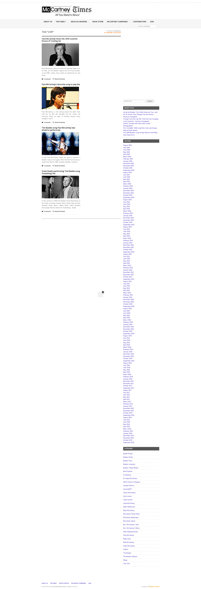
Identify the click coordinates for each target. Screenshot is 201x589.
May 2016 (126, 424)
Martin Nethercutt (129, 507)
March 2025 (127, 184)
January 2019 (127, 352)
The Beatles (127, 553)
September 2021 (128, 279)
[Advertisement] (123, 11)
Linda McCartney (129, 503)
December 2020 (128, 299)
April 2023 (126, 236)
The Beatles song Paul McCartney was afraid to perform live (58, 128)
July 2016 (126, 420)
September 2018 (128, 361)
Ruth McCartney (128, 542)
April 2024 (126, 209)
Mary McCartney (128, 510)
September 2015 (128, 442)
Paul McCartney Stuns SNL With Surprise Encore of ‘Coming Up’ (59, 39)
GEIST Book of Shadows (131, 482)
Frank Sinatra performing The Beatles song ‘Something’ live (61, 172)
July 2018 (126, 365)
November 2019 (128, 329)
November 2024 (128, 193)
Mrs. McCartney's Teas (131, 524)
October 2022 (127, 249)
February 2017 (128, 404)
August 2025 (127, 172)
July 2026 (126, 147)
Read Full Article (60, 79)
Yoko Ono (126, 563)
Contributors (139, 22)
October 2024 (127, 195)
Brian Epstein (127, 471)
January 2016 (127, 433)
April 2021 (126, 290)
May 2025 (126, 179)
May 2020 (126, 315)
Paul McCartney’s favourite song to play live (61, 84)
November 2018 (128, 356)
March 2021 (127, 293)
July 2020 (126, 311)
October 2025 (127, 168)
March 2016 (127, 429)
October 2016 (127, 413)
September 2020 (128, 306)
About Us (48, 22)
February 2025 (128, 186)
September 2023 (128, 225)
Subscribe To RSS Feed (113, 32)
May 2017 (126, 397)
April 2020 (126, 318)
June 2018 (126, 367)
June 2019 (126, 340)
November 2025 (128, 166)
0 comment (47, 79)
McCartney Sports (129, 521)
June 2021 (126, 286)
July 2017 (126, 392)
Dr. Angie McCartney (130, 478)
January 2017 (127, 406)
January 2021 (127, 297)
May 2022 (126, 261)
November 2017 (128, 383)
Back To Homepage (115, 31)
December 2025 (128, 163)
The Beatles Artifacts (130, 556)
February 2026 (128, 159)
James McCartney (129, 492)
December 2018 (128, 354)
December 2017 (128, 381)
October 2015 (127, 440)
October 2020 (127, 304)
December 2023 (128, 218)
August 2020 (127, 308)
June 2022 (126, 259)
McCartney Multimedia (130, 517)
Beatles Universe (79, 22)
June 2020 (126, 313)
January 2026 (127, 161)
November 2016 (128, 411)
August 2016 (127, 417)
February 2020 (128, 322)
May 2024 (126, 206)
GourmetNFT (127, 489)
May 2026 (126, 152)
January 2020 (127, 324)
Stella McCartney (129, 546)
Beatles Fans (127, 461)
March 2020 (127, 320)
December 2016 (128, 408)
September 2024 (128, 197)
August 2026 (127, 145)
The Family (60, 22)
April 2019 (126, 345)
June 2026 (126, 150)
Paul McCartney (128, 535)
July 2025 (126, 175)
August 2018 (127, 363)
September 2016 (128, 415)
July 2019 (126, 338)
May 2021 (126, 288)
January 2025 (127, 188)
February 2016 (128, 431)
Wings (125, 560)
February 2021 (128, 295)
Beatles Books (128, 457)
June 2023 (126, 231)
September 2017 (128, 388)
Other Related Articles (130, 532)
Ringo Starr (127, 539)
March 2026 (127, 157)
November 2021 (128, 274)
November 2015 (128, 438)
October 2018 (127, 358)
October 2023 (127, 222)
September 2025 (128, 170)
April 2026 (126, 154)
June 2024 (126, 204)
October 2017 (127, 386)
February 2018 (128, 377)
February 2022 (128, 268)
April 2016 (126, 426)
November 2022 (128, 247)
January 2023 (127, 243)
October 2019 (127, 331)
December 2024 (128, 190)
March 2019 (127, 347)
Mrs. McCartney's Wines (131, 528)
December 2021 (128, 272)
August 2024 (127, 200)
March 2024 (127, 211)
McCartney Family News (131, 514)
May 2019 (126, 343)
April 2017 (126, 399)
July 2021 (126, 284)
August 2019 (127, 336)
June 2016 (126, 422)
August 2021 (127, 281)
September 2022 (128, 252)
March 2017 (127, 402)
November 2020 (128, 302)
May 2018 (126, 370)
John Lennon (127, 496)
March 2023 (127, 238)
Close (103, 292)
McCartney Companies (78, 583)
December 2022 (128, 245)
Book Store (97, 22)
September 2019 (128, 333)
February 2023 (128, 240)
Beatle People (128, 454)
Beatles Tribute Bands (130, 468)
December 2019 (128, 327)
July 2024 (126, 202)
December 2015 (128, 435)
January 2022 (127, 270)
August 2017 (127, 390)
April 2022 (126, 263)
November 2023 (128, 220)
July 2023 (126, 229)
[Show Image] (57, 45)
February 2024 (128, 213)
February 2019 (128, 349)
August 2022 (127, 254)
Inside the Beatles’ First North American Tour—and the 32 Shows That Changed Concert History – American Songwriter (140, 114)
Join (152, 22)
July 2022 (126, 256)
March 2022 (127, 265)
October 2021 (127, 277)
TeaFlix (125, 549)
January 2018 (127, 379)
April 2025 (126, 181)
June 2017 (126, 395)
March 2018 (127, 374)
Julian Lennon (127, 500)
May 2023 (126, 234)
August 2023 (127, 227)
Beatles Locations (129, 464)
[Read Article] (63, 45)
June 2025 (126, 177)
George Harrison (128, 485)
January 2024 (127, 215)
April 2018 (126, 372)
